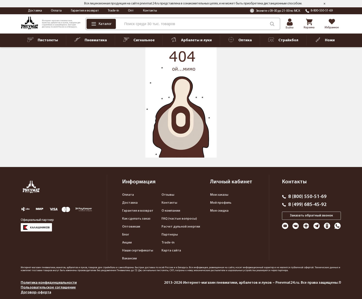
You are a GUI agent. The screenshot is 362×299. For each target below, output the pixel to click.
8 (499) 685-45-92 (307, 204)
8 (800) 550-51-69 (307, 196)
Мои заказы (219, 195)
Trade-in (113, 10)
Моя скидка (219, 210)
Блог (125, 234)
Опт (131, 10)
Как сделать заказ (136, 218)
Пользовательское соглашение (48, 288)
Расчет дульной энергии (181, 226)
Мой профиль (220, 203)
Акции (127, 242)
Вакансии (129, 258)
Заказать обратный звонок (311, 215)
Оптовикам (131, 226)
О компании (171, 210)
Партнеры (170, 234)
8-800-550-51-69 (322, 10)
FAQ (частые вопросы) (179, 218)
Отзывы (168, 195)
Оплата (56, 10)
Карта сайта (171, 250)
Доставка (35, 10)
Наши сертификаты (137, 250)
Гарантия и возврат (85, 10)
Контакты (150, 10)
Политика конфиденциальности (49, 283)
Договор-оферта (36, 292)
